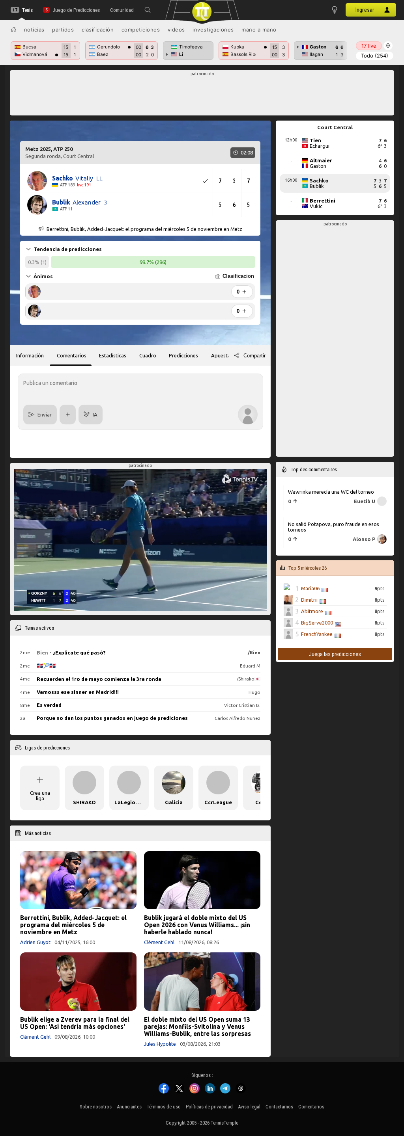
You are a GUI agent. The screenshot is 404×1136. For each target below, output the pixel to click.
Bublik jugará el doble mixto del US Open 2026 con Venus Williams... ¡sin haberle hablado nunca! (197, 924)
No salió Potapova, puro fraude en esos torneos (333, 526)
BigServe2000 (317, 622)
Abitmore (312, 611)
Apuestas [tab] (222, 355)
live (368, 46)
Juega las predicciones (335, 654)
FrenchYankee (317, 634)
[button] (147, 10)
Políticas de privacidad (209, 1107)
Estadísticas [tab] (112, 355)
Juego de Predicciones (75, 10)
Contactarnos (279, 1107)
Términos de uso (164, 1107)
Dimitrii (309, 599)
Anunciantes (129, 1107)
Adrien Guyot (35, 942)
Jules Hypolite (160, 1044)
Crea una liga (40, 795)
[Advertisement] (202, 95)
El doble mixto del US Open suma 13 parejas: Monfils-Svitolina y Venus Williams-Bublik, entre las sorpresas (197, 1026)
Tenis (27, 10)
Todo (374, 55)
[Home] (13, 29)
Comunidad (122, 10)
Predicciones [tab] (183, 355)
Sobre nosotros (96, 1107)
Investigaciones (213, 29)
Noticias (34, 29)
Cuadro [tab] (147, 355)
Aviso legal (249, 1107)
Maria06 (310, 588)
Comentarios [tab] (71, 355)
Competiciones (141, 29)
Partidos (63, 29)
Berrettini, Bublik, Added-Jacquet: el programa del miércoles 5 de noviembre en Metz (73, 924)
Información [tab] (30, 355)
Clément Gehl (159, 942)
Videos (176, 29)
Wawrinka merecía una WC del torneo (331, 491)
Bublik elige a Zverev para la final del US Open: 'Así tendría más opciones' (74, 1023)
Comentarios (311, 1107)
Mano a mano (259, 29)
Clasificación (98, 29)
